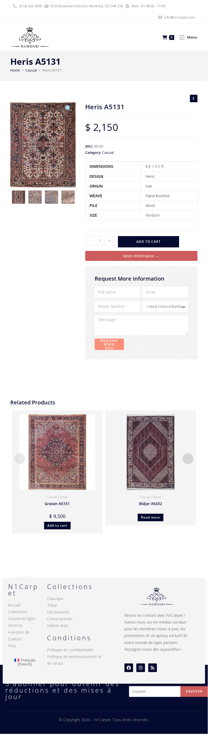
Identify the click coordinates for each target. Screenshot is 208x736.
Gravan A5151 (57, 503)
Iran (149, 186)
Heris (150, 176)
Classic (63, 497)
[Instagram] (140, 667)
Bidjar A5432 (150, 503)
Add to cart (148, 241)
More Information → (141, 255)
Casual (31, 70)
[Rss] (152, 667)
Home (15, 70)
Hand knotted (157, 195)
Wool (150, 205)
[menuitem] (24, 662)
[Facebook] (128, 667)
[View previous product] (193, 98)
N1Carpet (103, 719)
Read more (150, 517)
